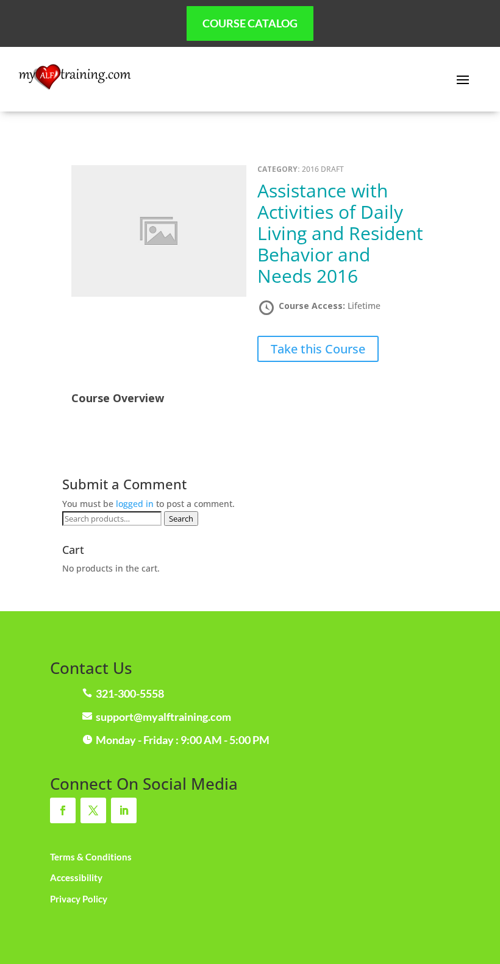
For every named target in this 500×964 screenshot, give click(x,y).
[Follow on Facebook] (63, 810)
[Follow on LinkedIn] (124, 810)
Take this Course (318, 349)
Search (181, 518)
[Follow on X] (93, 810)
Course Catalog (250, 23)
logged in (135, 503)
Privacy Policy (78, 898)
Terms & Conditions (91, 856)
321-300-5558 (130, 693)
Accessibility (76, 877)
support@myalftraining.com (163, 716)
